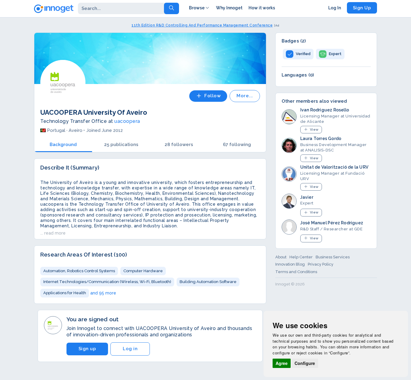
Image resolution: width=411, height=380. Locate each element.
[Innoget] (53, 7)
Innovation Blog (290, 264)
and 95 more (103, 293)
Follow (212, 95)
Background (63, 144)
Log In (334, 7)
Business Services (333, 257)
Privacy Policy (320, 264)
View (314, 130)
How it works (262, 7)
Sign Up (362, 8)
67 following (237, 144)
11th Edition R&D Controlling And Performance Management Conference (202, 25)
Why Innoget (229, 7)
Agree (282, 363)
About (280, 257)
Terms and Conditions (296, 271)
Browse (197, 7)
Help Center (301, 257)
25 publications (121, 144)
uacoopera (127, 121)
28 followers (179, 144)
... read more (53, 233)
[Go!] (171, 8)
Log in (130, 348)
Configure (305, 363)
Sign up (87, 348)
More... (244, 95)
